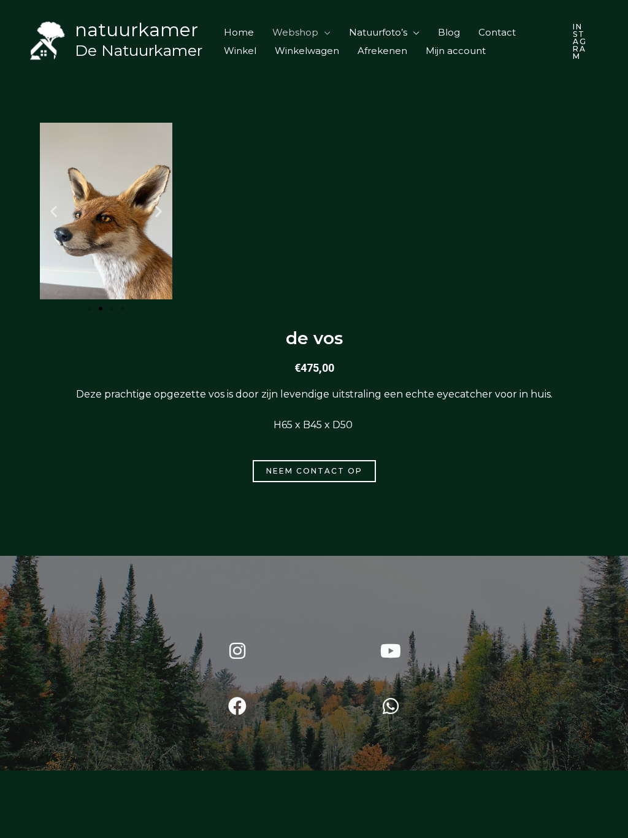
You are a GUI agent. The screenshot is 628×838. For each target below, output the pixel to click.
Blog (449, 32)
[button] (580, 41)
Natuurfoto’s (378, 32)
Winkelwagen (307, 50)
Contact (497, 32)
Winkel (240, 50)
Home (239, 32)
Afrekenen (382, 50)
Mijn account (456, 50)
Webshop (295, 32)
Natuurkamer (136, 29)
